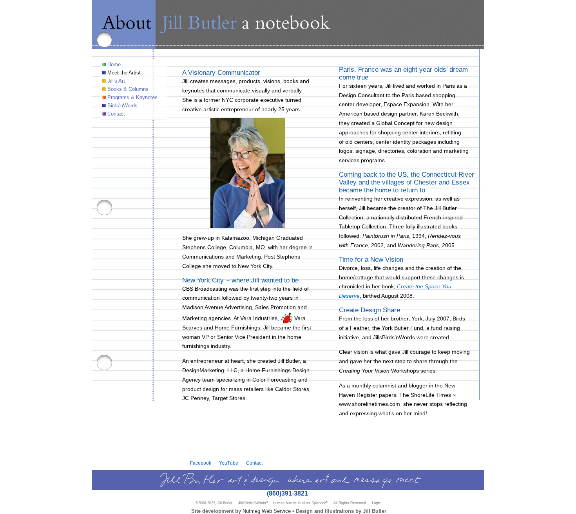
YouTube (228, 463)
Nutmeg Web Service (267, 511)
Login (376, 503)
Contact (254, 463)
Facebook (200, 463)
